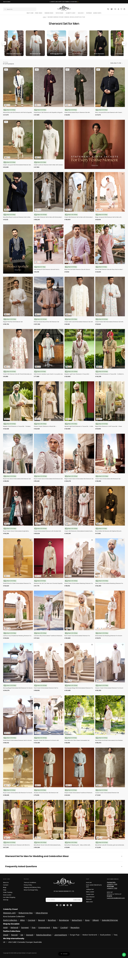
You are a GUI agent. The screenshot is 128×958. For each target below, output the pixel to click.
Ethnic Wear (38, 13)
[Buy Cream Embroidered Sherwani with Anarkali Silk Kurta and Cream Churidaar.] (49, 506)
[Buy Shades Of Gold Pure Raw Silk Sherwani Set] (49, 767)
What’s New (30, 13)
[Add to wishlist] (31, 69)
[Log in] (118, 9)
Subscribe (77, 900)
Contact (5, 885)
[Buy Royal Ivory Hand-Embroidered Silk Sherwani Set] (18, 453)
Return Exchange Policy (31, 890)
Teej (115, 935)
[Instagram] (60, 905)
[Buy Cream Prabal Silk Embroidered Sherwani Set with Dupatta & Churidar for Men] (110, 296)
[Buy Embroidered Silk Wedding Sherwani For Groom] (110, 610)
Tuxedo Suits (90, 894)
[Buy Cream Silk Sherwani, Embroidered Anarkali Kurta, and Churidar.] (79, 506)
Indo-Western (90, 897)
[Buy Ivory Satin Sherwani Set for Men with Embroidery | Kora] (49, 192)
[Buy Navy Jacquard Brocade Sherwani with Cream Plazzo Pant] (110, 87)
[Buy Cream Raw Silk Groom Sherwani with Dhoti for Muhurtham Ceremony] (18, 820)
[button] (19, 9)
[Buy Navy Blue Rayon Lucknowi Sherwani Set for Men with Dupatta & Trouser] (18, 192)
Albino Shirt (89, 902)
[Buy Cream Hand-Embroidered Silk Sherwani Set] (110, 453)
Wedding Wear (49, 13)
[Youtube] (64, 905)
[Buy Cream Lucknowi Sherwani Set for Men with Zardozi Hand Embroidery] (49, 139)
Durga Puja (75, 935)
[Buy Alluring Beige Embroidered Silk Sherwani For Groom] (18, 663)
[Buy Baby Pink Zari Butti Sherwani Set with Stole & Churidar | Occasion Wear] (79, 244)
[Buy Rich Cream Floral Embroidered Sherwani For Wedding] (79, 610)
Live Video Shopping (9, 897)
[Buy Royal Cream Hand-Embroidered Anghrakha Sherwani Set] (18, 506)
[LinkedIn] (71, 905)
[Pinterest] (67, 905)
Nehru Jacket (90, 892)
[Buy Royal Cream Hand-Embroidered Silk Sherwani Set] (49, 453)
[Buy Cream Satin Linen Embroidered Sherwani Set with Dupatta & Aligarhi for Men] (79, 296)
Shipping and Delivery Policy (32, 887)
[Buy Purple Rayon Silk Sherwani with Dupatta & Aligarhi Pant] (49, 87)
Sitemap (5, 900)
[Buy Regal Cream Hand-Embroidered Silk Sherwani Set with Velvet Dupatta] (79, 453)
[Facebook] (57, 905)
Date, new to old (115, 63)
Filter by (65, 954)
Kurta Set (89, 882)
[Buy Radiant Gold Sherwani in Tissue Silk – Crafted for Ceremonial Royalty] (110, 349)
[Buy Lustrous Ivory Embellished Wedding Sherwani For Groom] (18, 610)
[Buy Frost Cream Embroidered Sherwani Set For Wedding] (49, 663)
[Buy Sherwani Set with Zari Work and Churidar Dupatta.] (49, 558)
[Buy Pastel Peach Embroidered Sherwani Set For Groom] (18, 715)
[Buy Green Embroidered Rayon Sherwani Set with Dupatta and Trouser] (79, 87)
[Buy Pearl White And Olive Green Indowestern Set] (79, 715)
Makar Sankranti (89, 935)
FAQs (4, 890)
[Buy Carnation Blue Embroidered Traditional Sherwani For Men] (49, 610)
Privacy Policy (28, 885)
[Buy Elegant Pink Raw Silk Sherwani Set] (18, 296)
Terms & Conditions (30, 882)
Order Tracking (7, 892)
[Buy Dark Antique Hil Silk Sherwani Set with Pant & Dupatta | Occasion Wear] (49, 244)
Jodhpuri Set (90, 889)
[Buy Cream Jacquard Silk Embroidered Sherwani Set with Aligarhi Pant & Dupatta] (18, 139)
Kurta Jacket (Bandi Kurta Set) (94, 886)
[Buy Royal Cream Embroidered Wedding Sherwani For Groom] (79, 558)
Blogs (4, 887)
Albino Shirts (97, 13)
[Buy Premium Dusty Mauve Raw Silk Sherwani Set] (49, 296)
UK (4, 942)
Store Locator (7, 895)
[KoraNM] (64, 882)
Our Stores (6, 1)
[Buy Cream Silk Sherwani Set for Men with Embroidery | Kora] (79, 192)
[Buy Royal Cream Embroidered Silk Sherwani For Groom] (18, 767)
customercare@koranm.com (116, 898)
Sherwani (89, 899)
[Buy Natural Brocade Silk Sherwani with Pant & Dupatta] (18, 87)
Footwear (89, 13)
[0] (121, 9)
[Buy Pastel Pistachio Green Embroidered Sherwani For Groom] (18, 558)
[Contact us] (124, 955)
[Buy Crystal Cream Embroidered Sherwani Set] (110, 767)
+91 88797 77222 (112, 884)
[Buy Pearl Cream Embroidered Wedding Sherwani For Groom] (110, 558)
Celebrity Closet (70, 13)
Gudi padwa (105, 935)
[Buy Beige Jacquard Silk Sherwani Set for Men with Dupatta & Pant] (110, 192)
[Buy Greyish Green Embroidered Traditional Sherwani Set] (79, 767)
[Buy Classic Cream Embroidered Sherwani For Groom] (110, 663)
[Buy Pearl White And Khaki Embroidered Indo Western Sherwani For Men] (110, 715)
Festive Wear (59, 13)
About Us (6, 882)
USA (10, 942)
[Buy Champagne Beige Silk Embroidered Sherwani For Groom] (79, 663)
